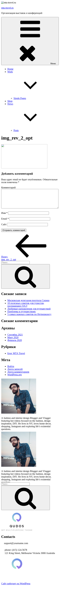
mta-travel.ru (7, 7)
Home (10, 69)
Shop (9, 101)
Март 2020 (12, 337)
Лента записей (15, 369)
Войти (10, 366)
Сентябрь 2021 (15, 334)
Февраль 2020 (14, 340)
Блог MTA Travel (16, 353)
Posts (16, 130)
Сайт (3, 224)
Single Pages (20, 98)
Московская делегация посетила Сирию (28, 300)
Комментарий (8, 187)
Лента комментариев (18, 372)
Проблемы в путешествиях (21, 311)
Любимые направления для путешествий (29, 308)
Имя (4, 213)
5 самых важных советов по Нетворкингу (29, 314)
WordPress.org (14, 374)
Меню (53, 63)
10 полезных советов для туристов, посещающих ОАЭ (25, 304)
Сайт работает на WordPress (15, 583)
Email (5, 218)
